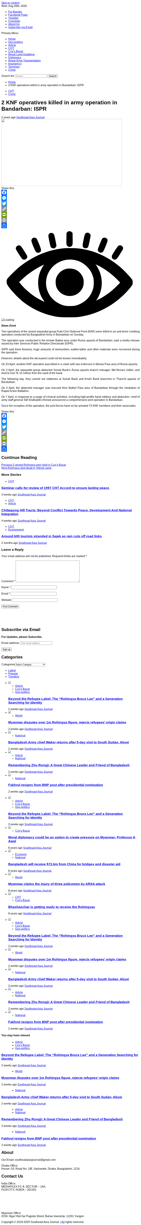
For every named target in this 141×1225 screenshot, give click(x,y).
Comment (8, 581)
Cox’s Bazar (15, 51)
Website (6, 599)
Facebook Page (18, 14)
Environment (16, 529)
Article (12, 45)
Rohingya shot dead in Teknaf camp (26, 467)
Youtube (13, 18)
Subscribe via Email (20, 27)
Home (12, 38)
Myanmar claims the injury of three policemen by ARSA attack (56, 884)
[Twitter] (70, 203)
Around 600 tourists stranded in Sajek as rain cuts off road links (51, 536)
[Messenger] (70, 198)
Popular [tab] (13, 673)
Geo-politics (15, 42)
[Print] (70, 220)
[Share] (70, 225)
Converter (14, 21)
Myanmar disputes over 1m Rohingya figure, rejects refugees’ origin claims (67, 722)
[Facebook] (70, 192)
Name (5, 587)
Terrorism (14, 66)
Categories (8, 664)
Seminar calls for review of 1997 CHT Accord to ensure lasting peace (55, 488)
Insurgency (15, 63)
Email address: (10, 642)
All (63, 1222)
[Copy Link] (70, 209)
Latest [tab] (12, 670)
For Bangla (15, 11)
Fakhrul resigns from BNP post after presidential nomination (55, 785)
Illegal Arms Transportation (24, 60)
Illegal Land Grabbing (21, 54)
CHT (11, 48)
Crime (12, 69)
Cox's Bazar (22, 689)
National (20, 735)
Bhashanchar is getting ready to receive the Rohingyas (51, 907)
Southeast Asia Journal (30, 117)
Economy (21, 854)
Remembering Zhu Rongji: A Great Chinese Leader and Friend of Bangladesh (69, 765)
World (18, 715)
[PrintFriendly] (70, 214)
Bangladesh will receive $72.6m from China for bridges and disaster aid (64, 864)
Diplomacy (14, 57)
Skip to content (10, 2)
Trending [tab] (13, 676)
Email (5, 593)
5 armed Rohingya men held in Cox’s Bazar (33, 464)
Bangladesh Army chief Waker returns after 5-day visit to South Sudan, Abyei (68, 742)
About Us (14, 24)
